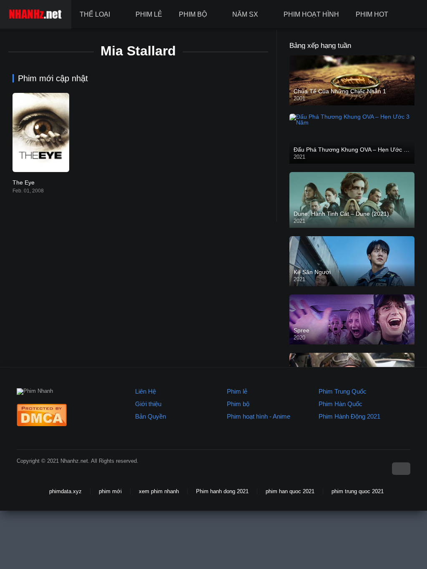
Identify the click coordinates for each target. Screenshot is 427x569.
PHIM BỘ (193, 14)
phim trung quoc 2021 (358, 491)
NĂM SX (245, 14)
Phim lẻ (237, 391)
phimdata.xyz (65, 491)
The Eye (24, 182)
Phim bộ (238, 403)
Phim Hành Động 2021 (349, 416)
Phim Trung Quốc (343, 391)
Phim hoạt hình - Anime (258, 416)
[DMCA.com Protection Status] (42, 424)
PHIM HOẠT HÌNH (311, 14)
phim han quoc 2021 (290, 491)
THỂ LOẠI (95, 14)
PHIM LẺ (149, 14)
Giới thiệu (148, 403)
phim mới (110, 491)
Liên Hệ (145, 391)
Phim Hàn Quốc (340, 403)
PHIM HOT (372, 14)
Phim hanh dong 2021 (222, 491)
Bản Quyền (150, 416)
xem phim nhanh (159, 491)
